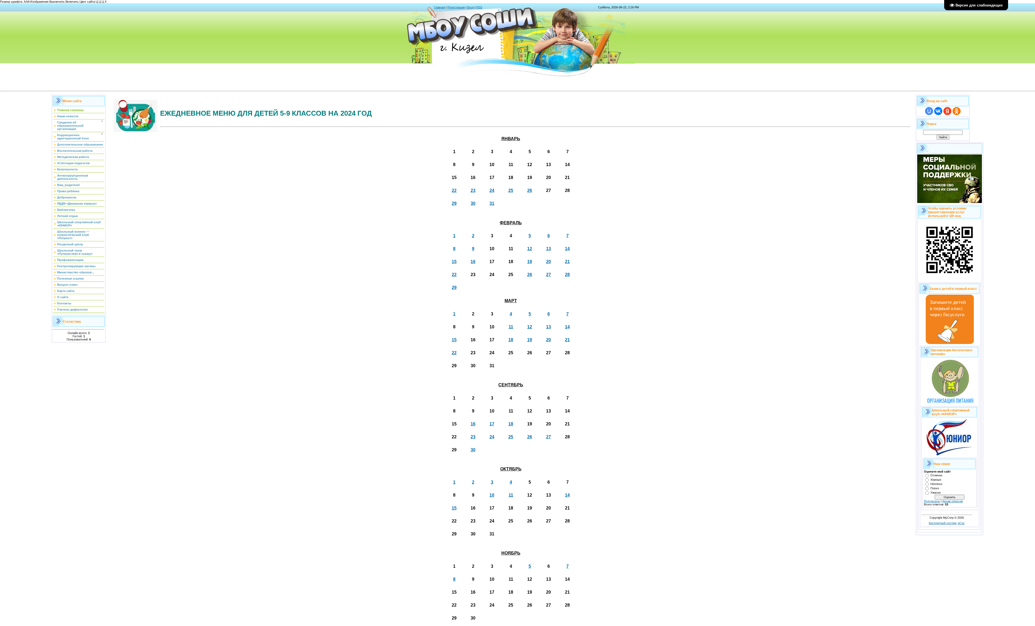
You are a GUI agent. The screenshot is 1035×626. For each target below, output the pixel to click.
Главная (439, 7)
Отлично (936, 475)
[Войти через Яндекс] (947, 111)
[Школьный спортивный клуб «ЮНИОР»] (949, 454)
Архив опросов (952, 501)
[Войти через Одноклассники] (957, 111)
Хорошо (935, 479)
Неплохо (936, 484)
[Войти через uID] (929, 111)
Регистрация (456, 7)
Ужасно (935, 492)
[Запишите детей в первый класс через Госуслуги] (950, 343)
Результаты (932, 501)
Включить (72, 1)
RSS (479, 7)
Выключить (57, 1)
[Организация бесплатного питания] (949, 403)
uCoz (961, 523)
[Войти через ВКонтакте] (938, 111)
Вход (470, 7)
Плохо (934, 488)
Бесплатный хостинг (943, 523)
